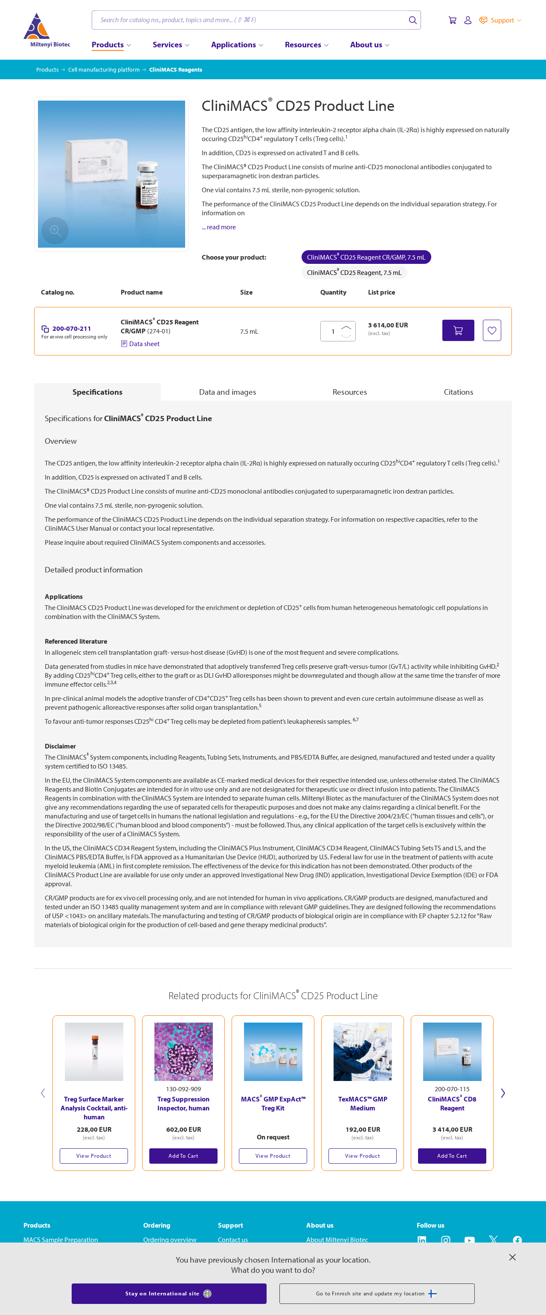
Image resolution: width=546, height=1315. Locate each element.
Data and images (227, 392)
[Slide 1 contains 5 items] (268, 1175)
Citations (458, 392)
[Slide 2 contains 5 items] (277, 1175)
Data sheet (144, 343)
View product (93, 1155)
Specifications (97, 392)
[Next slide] (503, 1093)
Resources (350, 392)
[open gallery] (111, 174)
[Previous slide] (42, 1093)
